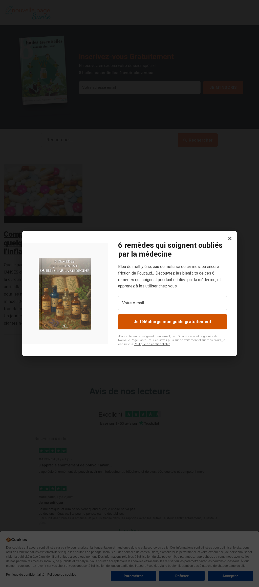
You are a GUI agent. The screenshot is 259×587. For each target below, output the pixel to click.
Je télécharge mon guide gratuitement (172, 321)
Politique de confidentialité (152, 344)
